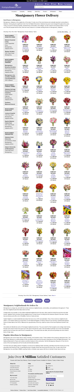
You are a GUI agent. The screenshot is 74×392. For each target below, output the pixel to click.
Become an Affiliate (14, 369)
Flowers (45, 11)
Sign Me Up (50, 379)
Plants (60, 11)
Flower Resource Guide (15, 371)
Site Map (30, 371)
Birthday (30, 11)
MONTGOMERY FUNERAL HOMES (10, 85)
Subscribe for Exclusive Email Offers (54, 372)
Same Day (37, 11)
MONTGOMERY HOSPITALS (9, 109)
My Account (13, 375)
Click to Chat (50, 369)
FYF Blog (30, 369)
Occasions (14, 11)
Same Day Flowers (32, 376)
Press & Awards (31, 386)
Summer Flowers (31, 377)
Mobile (47, 300)
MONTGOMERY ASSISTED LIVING (10, 36)
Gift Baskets (53, 11)
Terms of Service (14, 390)
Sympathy (22, 11)
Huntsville (38, 300)
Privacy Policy (23, 390)
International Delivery (14, 381)
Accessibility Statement (43, 390)
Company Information (15, 365)
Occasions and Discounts (35, 373)
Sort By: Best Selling (63, 31)
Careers (12, 372)
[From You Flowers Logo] (11, 6)
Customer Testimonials (33, 384)
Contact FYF (30, 365)
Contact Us (50, 365)
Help (29, 363)
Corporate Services (14, 367)
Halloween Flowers (32, 381)
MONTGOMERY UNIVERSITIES (9, 133)
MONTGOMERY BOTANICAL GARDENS (9, 61)
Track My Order (13, 377)
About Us (12, 363)
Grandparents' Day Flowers (34, 379)
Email (48, 367)
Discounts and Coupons (33, 382)
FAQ (29, 367)
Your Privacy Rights (31, 390)
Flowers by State (13, 384)
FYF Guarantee (13, 382)
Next (53, 295)
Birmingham (28, 300)
